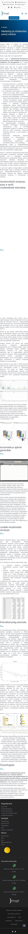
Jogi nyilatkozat (11, 917)
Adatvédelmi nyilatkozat (14, 913)
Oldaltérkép (9, 920)
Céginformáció (18, 920)
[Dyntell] (5, 13)
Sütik (19, 917)
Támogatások (14, 924)
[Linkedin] (11, 7)
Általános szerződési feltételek (14, 910)
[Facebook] (9, 7)
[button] (22, 13)
